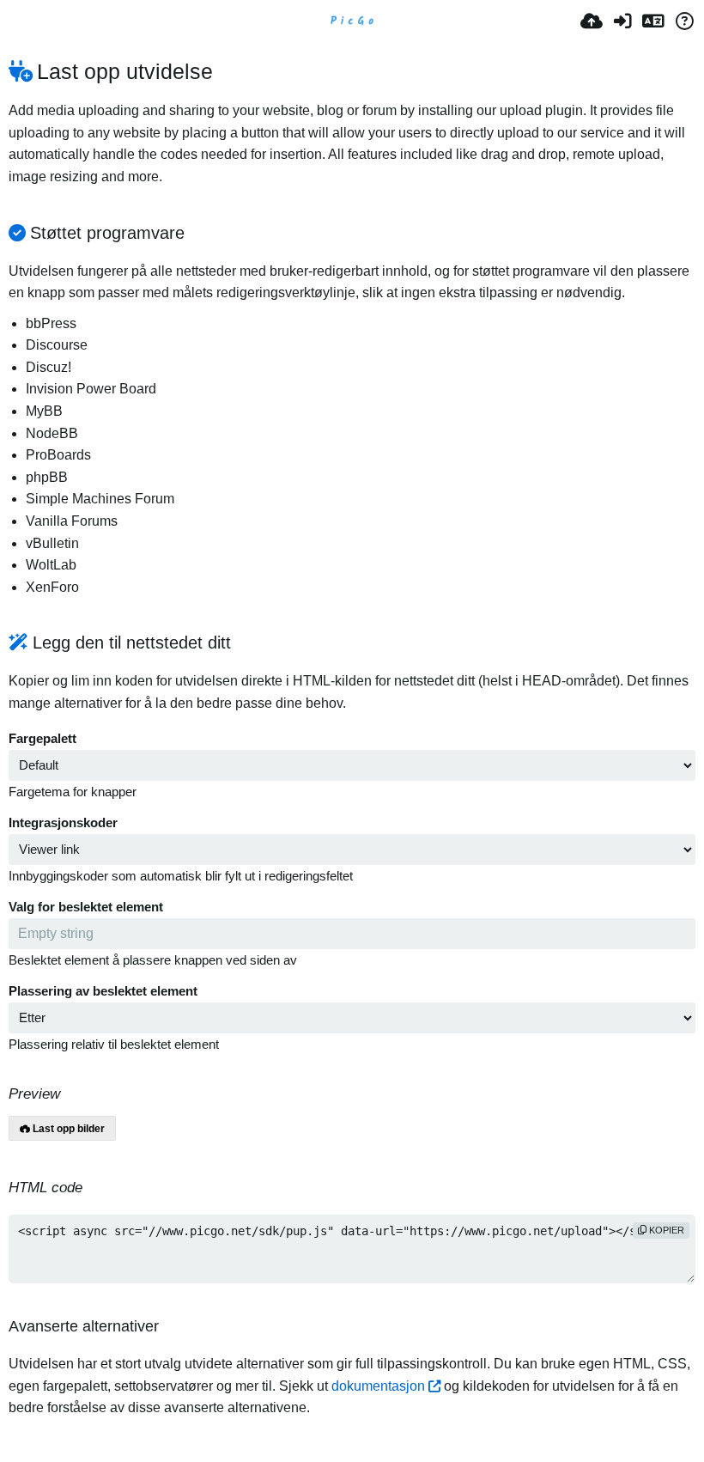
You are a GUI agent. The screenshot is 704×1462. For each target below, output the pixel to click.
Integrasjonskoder (63, 823)
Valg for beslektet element (86, 907)
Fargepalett (42, 739)
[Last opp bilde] (591, 21)
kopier (665, 1230)
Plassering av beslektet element (103, 991)
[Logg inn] (622, 21)
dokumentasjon (378, 1386)
